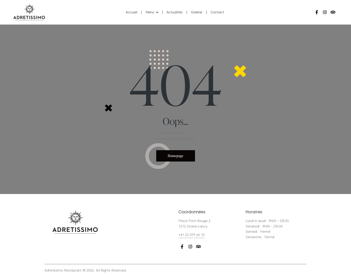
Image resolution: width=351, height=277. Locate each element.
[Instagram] (324, 12)
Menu (150, 12)
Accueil (131, 12)
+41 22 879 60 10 (192, 235)
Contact (217, 12)
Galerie (196, 12)
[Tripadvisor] (333, 12)
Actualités (175, 12)
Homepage (175, 155)
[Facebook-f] (316, 12)
